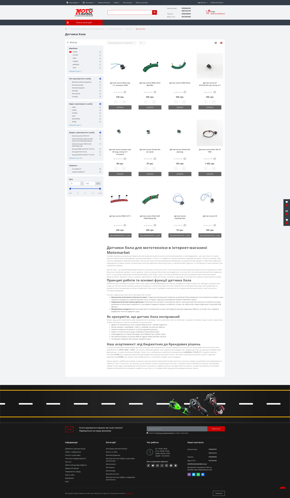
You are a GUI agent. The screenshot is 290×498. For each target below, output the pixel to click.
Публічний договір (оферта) (76, 465)
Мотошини (110, 467)
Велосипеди (110, 471)
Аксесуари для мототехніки (116, 449)
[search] (154, 12)
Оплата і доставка (142, 3)
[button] (88, 2)
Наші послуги (127, 3)
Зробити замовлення (218, 13)
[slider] (70, 188)
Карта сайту (70, 475)
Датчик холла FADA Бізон (179, 83)
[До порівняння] (129, 55)
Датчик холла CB (210, 216)
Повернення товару (73, 472)
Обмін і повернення (73, 452)
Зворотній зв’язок (104, 3)
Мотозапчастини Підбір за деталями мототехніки (87, 29)
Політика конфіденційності (165, 433)
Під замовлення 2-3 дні (120, 235)
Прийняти (218, 493)
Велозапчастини (112, 474)
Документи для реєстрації (75, 449)
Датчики (129, 29)
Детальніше (129, 493)
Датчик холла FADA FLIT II (120, 216)
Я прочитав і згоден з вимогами (168, 433)
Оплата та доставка (72, 455)
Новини (116, 3)
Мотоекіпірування (113, 455)
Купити (120, 107)
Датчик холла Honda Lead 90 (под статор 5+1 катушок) (120, 151)
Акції (67, 481)
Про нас (68, 462)
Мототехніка (111, 464)
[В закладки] (129, 51)
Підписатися (216, 429)
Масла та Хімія (111, 452)
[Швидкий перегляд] (130, 58)
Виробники (69, 478)
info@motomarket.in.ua (197, 464)
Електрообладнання (115, 29)
